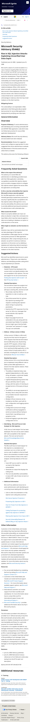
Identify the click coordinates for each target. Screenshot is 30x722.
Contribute (4, 715)
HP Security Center (11, 280)
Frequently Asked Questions (9, 36)
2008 (18, 20)
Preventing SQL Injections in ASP (15, 501)
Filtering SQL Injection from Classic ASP (17, 516)
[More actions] (27, 20)
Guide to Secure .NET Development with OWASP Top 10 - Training (14, 680)
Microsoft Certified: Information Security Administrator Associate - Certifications (12, 689)
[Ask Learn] (25, 20)
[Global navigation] (1, 16)
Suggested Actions (7, 38)
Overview (4, 34)
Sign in (27, 16)
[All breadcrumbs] (2, 20)
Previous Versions (14, 713)
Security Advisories (10, 20)
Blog (22, 713)
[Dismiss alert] (27, 2)
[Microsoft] (15, 17)
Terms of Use (20, 717)
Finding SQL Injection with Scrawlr (14, 278)
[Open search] (23, 16)
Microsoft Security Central (16, 563)
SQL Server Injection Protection (15, 498)
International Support (10, 600)
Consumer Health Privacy (7, 717)
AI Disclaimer (4, 713)
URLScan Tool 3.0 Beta (17, 355)
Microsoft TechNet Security (12, 602)
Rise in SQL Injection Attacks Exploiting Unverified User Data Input (15, 31)
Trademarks (4, 720)
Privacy (10, 715)
